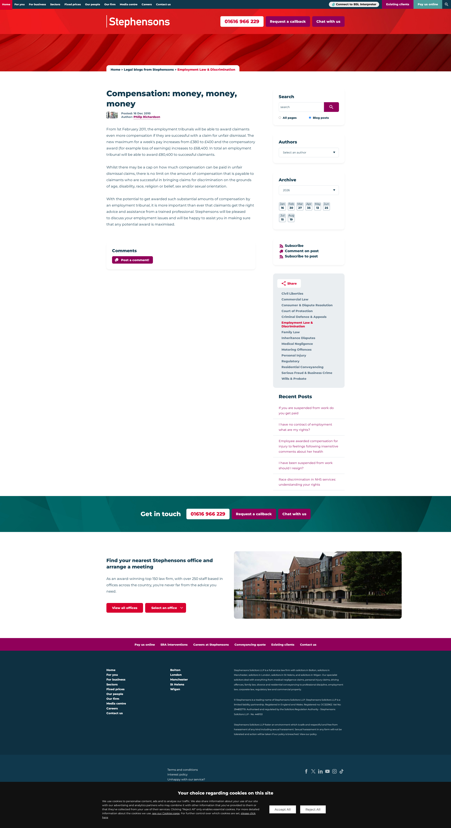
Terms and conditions (182, 769)
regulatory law (263, 689)
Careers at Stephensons (211, 644)
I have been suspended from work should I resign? (306, 465)
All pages (290, 117)
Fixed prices (72, 4)
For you (19, 4)
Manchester (179, 679)
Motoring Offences (296, 349)
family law (250, 684)
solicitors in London (259, 675)
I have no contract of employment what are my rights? (305, 427)
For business (37, 4)
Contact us (163, 4)
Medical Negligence (297, 344)
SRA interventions (174, 644)
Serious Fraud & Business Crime (307, 373)
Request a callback (288, 21)
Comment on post (302, 251)
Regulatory (290, 361)
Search (286, 96)
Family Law (291, 332)
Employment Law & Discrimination (206, 69)
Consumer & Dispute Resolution (307, 305)
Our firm (110, 4)
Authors (288, 141)
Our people (92, 4)
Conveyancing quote (250, 644)
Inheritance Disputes (298, 338)
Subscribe (294, 246)
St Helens (177, 684)
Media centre (128, 4)
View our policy (308, 734)
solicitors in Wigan (311, 675)
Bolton (175, 670)
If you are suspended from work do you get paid (306, 410)
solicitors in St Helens (283, 675)
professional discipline (314, 684)
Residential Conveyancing (302, 367)
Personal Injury (294, 355)
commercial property (289, 689)
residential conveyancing (285, 684)
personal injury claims (317, 679)
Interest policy (177, 774)
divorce (261, 684)
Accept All (283, 809)
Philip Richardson (147, 117)
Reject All (312, 809)
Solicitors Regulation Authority (301, 709)
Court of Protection (297, 311)
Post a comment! (135, 260)
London (176, 674)
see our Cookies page (166, 813)
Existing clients (397, 4)
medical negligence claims (289, 679)
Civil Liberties (292, 293)
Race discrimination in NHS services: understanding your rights (307, 482)
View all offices (124, 608)
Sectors (55, 4)
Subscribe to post (301, 256)
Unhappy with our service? (186, 779)
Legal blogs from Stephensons (149, 69)
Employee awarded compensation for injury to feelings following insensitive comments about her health (308, 446)
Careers (147, 4)
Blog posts (321, 117)
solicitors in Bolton (306, 670)
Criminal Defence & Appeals (304, 317)
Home (6, 4)
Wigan (175, 689)
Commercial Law (295, 299)
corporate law (246, 689)
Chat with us (328, 21)
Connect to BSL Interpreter (356, 4)
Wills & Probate (294, 378)
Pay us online (428, 4)
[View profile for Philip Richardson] (112, 115)
